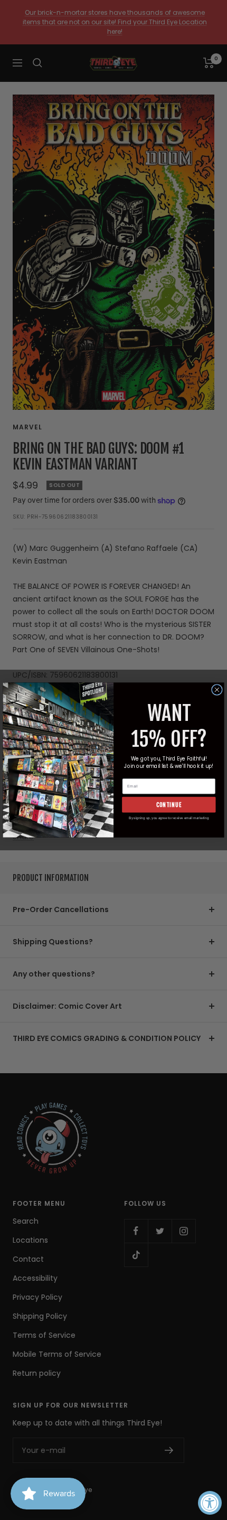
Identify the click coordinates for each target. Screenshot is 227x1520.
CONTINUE (169, 804)
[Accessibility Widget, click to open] (210, 1503)
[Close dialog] (217, 690)
